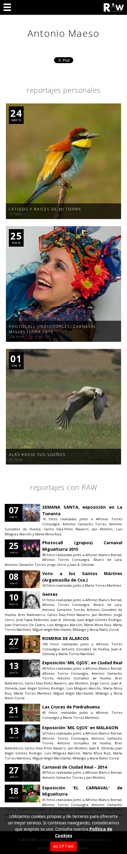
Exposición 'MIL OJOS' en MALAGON (80, 727)
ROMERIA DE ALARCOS (65, 638)
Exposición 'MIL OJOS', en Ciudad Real (82, 662)
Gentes (50, 594)
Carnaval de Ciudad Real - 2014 (74, 767)
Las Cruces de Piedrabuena (71, 707)
